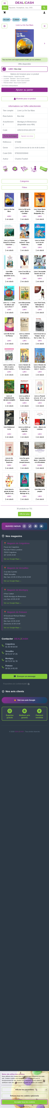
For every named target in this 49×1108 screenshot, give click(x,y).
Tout (5, 8)
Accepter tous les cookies (24, 1102)
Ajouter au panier (24, 90)
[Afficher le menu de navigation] (5, 3)
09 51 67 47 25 (11, 654)
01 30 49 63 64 (11, 647)
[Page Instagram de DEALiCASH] (24, 526)
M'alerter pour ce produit (26, 99)
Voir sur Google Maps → (12, 559)
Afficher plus (24, 514)
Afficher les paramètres (24, 1090)
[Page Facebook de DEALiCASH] (36, 526)
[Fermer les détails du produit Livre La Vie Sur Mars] (4, 26)
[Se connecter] (44, 12)
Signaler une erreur (27, 136)
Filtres (24, 187)
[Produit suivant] (44, 43)
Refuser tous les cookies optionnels (24, 1096)
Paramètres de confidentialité (15, 684)
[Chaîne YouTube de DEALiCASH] (41, 526)
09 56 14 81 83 (11, 668)
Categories (24, 181)
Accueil (6, 20)
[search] (24, 7)
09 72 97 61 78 (11, 661)
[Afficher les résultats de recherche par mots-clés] (44, 7)
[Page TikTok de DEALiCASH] (30, 526)
